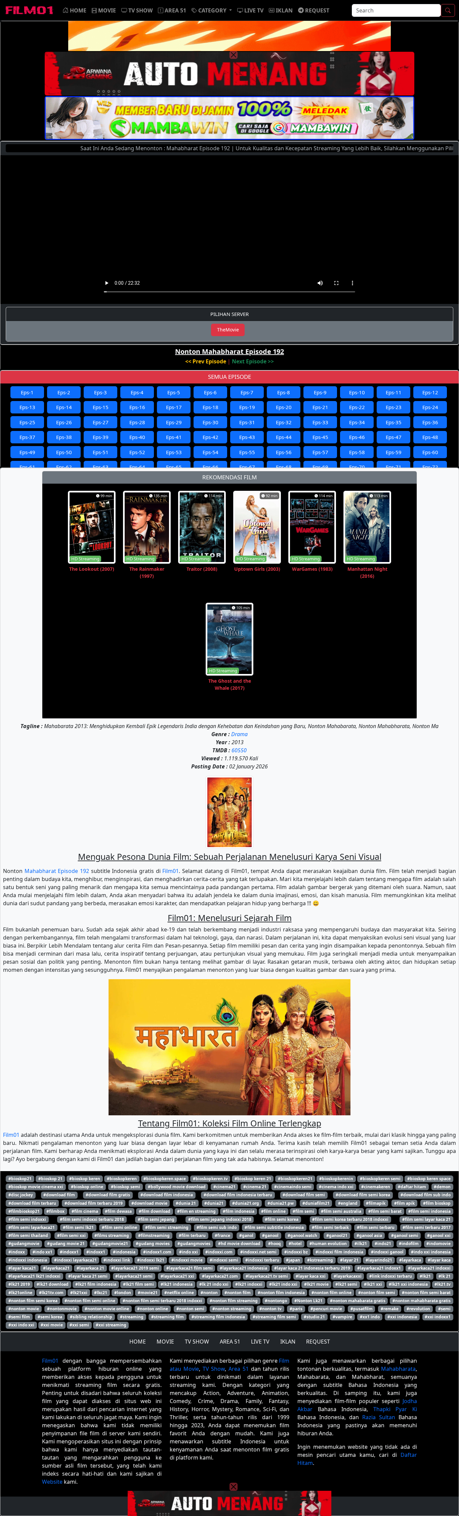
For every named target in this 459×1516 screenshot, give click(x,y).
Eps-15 (101, 407)
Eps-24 (430, 407)
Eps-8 (283, 392)
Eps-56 (284, 452)
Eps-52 (137, 452)
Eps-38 (64, 437)
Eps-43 (247, 437)
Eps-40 (137, 437)
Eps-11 (394, 392)
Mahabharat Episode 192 (57, 871)
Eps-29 (174, 422)
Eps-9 (320, 392)
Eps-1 (27, 392)
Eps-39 (101, 437)
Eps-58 (357, 452)
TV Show (214, 1368)
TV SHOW (197, 1341)
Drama (239, 734)
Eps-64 (137, 467)
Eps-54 (210, 452)
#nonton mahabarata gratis (357, 1301)
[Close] (234, 55)
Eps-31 (247, 422)
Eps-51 (101, 452)
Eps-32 (284, 422)
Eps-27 (101, 422)
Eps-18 (210, 407)
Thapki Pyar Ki (395, 1409)
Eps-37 (27, 437)
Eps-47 (394, 437)
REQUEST (318, 1341)
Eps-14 (64, 407)
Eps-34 (357, 422)
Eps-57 (320, 452)
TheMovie (228, 329)
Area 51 (238, 1368)
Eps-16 (137, 407)
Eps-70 (357, 467)
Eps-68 (284, 467)
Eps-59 (394, 452)
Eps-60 (430, 452)
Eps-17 (174, 407)
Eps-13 (27, 407)
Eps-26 (64, 422)
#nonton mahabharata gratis (421, 1301)
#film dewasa (118, 1211)
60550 (239, 750)
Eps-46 (357, 437)
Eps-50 (64, 452)
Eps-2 (63, 392)
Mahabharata (398, 1368)
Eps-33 (320, 422)
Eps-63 (101, 467)
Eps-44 (284, 437)
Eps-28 (137, 422)
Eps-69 (320, 467)
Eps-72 (430, 467)
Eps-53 (174, 452)
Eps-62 (64, 467)
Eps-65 (174, 467)
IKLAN (287, 1341)
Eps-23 (394, 407)
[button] (212, 10)
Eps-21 (320, 407)
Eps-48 (430, 437)
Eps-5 (173, 392)
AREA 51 (230, 1341)
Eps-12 (430, 392)
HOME (137, 1341)
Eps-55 (247, 452)
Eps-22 (357, 407)
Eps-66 (210, 467)
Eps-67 (247, 467)
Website (52, 1481)
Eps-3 (100, 392)
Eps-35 (394, 422)
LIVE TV (260, 1341)
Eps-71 (394, 467)
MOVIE (165, 1341)
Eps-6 (210, 392)
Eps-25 (27, 422)
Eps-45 (320, 437)
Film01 (170, 871)
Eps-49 (27, 452)
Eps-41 (174, 437)
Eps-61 (27, 467)
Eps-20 (284, 407)
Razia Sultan (378, 1417)
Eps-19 (247, 407)
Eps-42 (210, 437)
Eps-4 (137, 392)
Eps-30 (210, 422)
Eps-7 (247, 392)
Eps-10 (357, 392)
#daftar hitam (412, 1187)
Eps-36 (430, 422)
